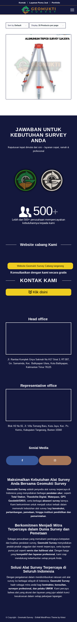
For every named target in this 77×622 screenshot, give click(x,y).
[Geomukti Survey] (38, 10)
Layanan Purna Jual (38, 3)
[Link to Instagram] (55, 460)
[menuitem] (22, 3)
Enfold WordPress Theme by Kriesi (50, 617)
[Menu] (73, 10)
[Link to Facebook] (22, 460)
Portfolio (56, 3)
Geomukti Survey (25, 617)
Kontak (22, 3)
